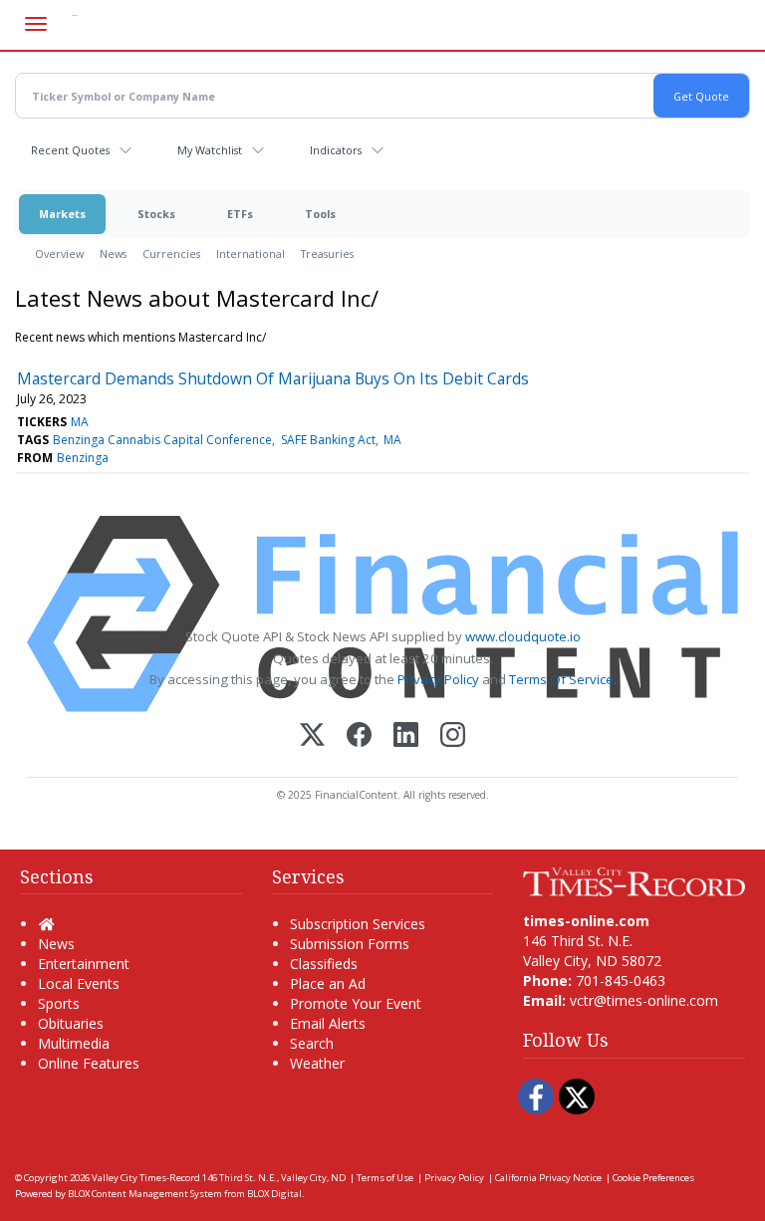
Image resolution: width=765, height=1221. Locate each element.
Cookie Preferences (653, 1177)
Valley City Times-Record (146, 1177)
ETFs (240, 213)
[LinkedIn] (405, 736)
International (250, 253)
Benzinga (83, 457)
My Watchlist (209, 149)
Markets (62, 213)
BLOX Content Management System (145, 1193)
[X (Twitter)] (312, 736)
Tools (320, 213)
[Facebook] (359, 736)
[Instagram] (452, 736)
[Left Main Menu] (36, 24)
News (113, 253)
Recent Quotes (70, 149)
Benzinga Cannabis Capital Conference (162, 439)
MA (80, 421)
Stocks (156, 213)
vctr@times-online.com (644, 1000)
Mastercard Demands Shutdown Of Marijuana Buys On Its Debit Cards (273, 378)
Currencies (171, 253)
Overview (59, 253)
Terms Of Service (561, 679)
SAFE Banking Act (328, 439)
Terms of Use (385, 1177)
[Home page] (634, 879)
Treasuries (327, 253)
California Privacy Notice (548, 1177)
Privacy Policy (438, 679)
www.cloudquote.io (523, 636)
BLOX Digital (274, 1193)
